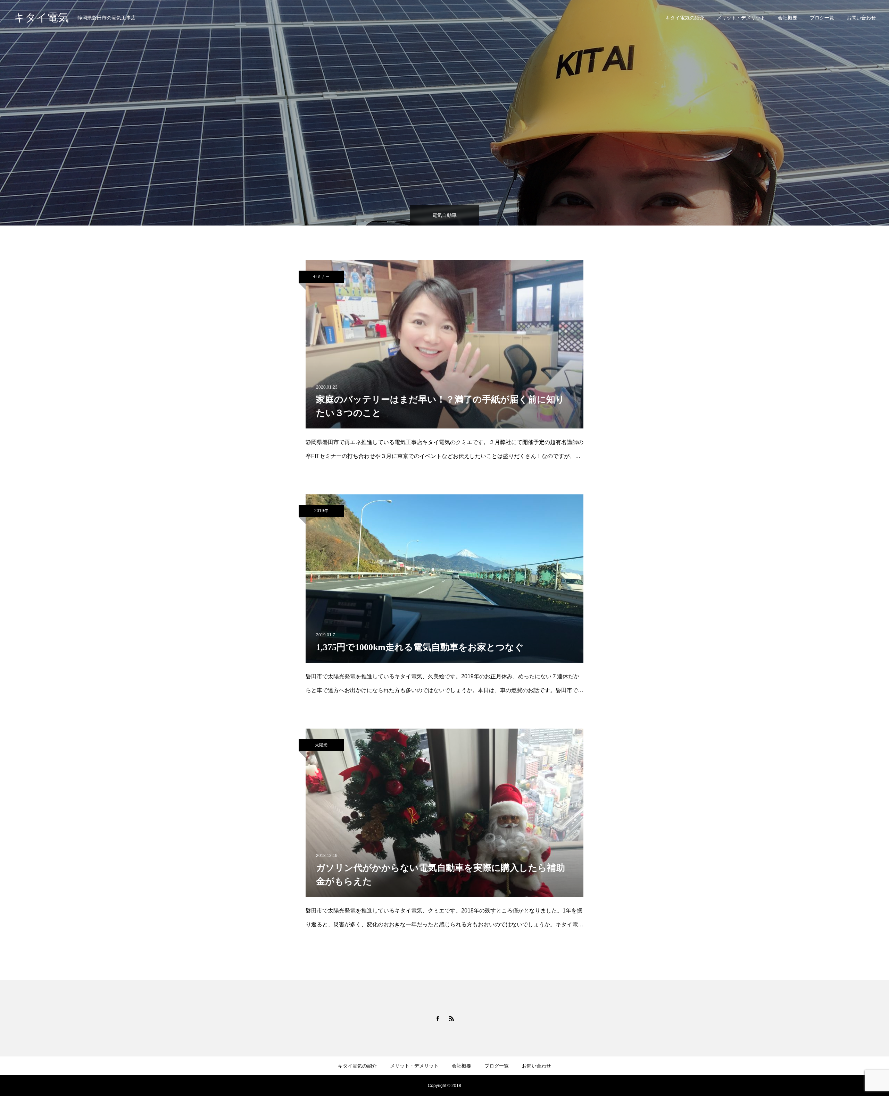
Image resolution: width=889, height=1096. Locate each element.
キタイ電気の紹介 (684, 17)
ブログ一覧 (822, 17)
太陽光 (321, 744)
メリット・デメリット (741, 17)
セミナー (321, 276)
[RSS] (451, 1018)
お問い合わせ (861, 17)
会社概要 (787, 17)
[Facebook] (437, 1018)
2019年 (321, 510)
